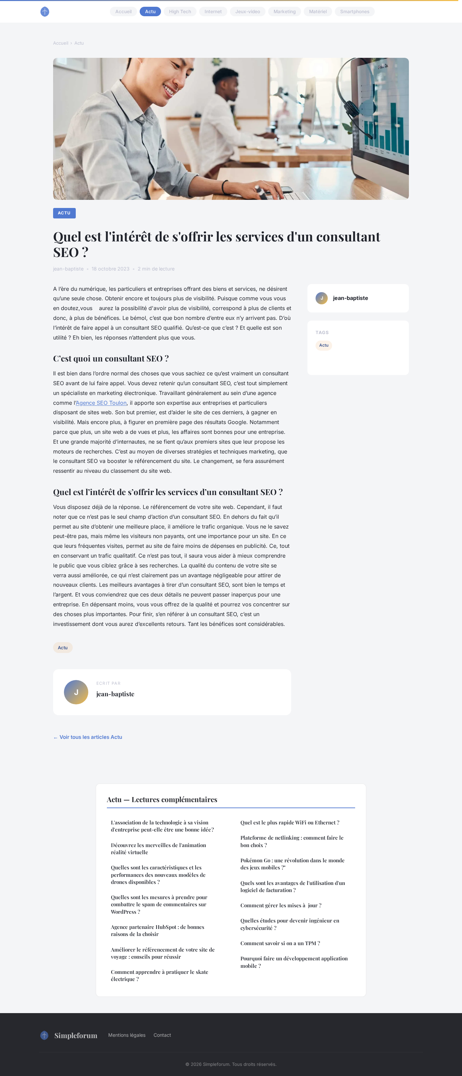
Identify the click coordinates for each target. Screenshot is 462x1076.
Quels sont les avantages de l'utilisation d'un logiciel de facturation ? (292, 886)
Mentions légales (126, 1035)
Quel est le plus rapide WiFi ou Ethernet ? (289, 822)
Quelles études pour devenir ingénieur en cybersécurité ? (289, 924)
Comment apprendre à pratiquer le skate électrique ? (159, 975)
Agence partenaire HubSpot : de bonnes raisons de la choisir (157, 930)
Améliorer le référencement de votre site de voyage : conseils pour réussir (163, 953)
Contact (162, 1035)
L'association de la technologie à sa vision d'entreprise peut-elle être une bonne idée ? (162, 826)
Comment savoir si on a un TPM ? (280, 943)
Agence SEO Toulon (101, 402)
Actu (150, 11)
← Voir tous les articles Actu (87, 737)
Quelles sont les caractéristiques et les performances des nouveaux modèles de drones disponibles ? (158, 874)
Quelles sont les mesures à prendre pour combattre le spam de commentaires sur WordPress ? (159, 904)
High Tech (180, 11)
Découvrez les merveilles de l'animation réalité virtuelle (158, 849)
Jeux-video (247, 11)
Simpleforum (75, 1035)
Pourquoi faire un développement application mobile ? (294, 962)
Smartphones (354, 11)
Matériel (318, 11)
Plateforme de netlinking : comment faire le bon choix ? (292, 841)
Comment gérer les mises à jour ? (280, 905)
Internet (213, 11)
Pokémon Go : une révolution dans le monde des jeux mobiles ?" (292, 864)
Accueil (123, 11)
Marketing (285, 11)
